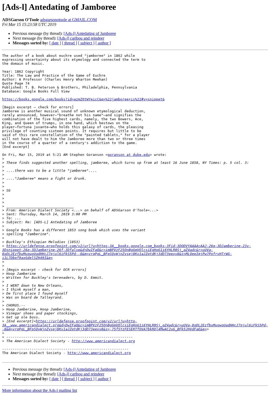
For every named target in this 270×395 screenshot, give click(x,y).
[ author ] (103, 43)
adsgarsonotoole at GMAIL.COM (68, 19)
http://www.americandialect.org (103, 341)
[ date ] (55, 43)
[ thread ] (69, 43)
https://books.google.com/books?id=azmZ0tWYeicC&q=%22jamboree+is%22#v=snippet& (83, 99)
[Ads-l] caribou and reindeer (80, 38)
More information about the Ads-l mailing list (39, 390)
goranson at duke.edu (129, 155)
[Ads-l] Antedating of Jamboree (90, 33)
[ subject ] (86, 43)
